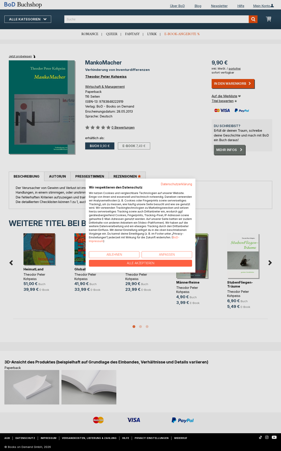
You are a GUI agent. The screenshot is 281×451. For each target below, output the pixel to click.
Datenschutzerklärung (176, 184)
